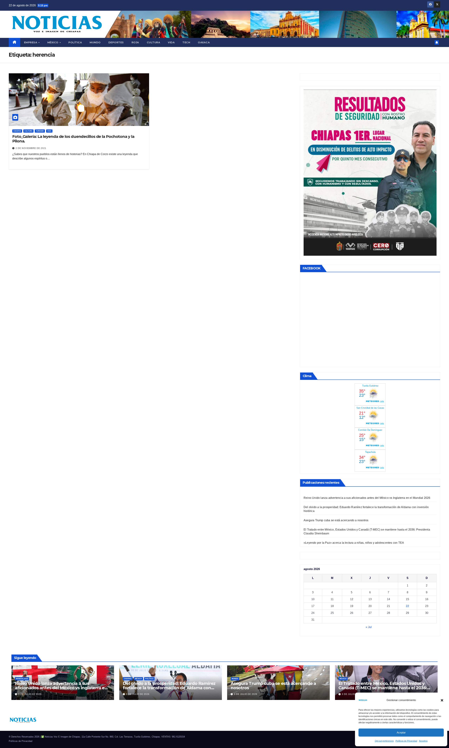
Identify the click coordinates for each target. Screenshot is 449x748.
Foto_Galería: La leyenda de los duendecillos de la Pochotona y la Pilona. (73, 138)
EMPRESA (31, 42)
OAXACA (204, 42)
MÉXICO (53, 42)
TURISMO (40, 131)
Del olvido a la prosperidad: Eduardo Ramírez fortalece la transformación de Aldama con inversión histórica (169, 688)
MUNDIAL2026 (22, 679)
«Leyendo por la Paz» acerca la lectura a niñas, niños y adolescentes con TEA (354, 542)
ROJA (135, 42)
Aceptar (401, 732)
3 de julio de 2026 (30, 694)
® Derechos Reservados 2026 (24, 736)
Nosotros (423, 741)
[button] (442, 700)
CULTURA (153, 42)
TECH (186, 42)
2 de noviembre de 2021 (31, 148)
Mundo (95, 42)
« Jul (369, 627)
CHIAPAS (17, 131)
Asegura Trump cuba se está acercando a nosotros (336, 520)
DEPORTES (116, 42)
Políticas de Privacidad (406, 741)
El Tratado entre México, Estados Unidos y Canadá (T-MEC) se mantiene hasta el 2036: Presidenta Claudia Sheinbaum (383, 688)
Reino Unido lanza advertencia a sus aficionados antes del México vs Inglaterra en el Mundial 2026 (367, 497)
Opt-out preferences (384, 741)
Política (75, 42)
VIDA (171, 42)
